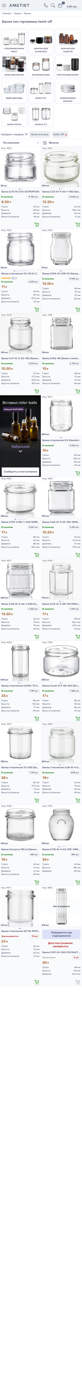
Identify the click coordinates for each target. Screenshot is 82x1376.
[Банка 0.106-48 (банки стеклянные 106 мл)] (61, 333)
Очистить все (39, 134)
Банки (17, 13)
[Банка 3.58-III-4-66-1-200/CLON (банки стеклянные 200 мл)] (20, 579)
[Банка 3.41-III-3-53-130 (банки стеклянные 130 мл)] (20, 333)
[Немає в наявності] (77, 982)
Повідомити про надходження (61, 934)
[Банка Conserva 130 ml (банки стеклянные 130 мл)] (20, 824)
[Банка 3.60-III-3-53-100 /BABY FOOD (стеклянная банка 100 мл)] (61, 497)
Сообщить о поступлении (20, 471)
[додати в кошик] (36, 224)
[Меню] (4, 5)
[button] (19, 189)
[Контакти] (46, 5)
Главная (6, 13)
